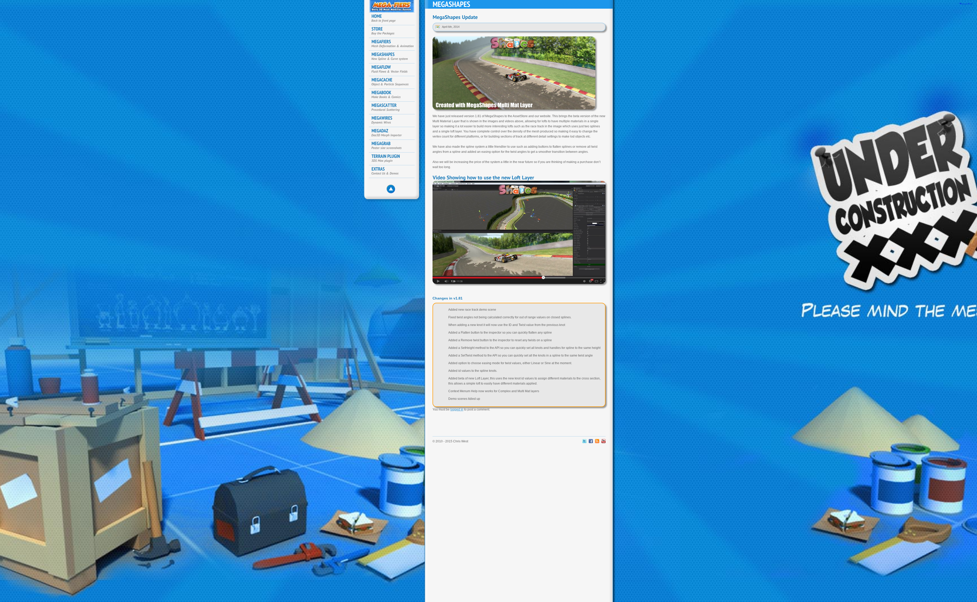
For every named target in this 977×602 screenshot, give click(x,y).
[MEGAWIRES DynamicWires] (394, 121)
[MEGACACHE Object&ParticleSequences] (394, 82)
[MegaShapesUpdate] (455, 17)
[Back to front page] (394, 19)
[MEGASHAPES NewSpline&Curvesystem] (394, 57)
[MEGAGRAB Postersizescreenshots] (394, 146)
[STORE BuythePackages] (394, 31)
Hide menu (392, 190)
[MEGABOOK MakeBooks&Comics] (394, 95)
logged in (456, 409)
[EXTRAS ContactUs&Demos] (394, 172)
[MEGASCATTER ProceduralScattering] (394, 108)
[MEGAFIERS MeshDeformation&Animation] (394, 44)
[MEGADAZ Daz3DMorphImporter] (394, 133)
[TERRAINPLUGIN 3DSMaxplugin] (394, 159)
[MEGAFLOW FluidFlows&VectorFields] (394, 70)
